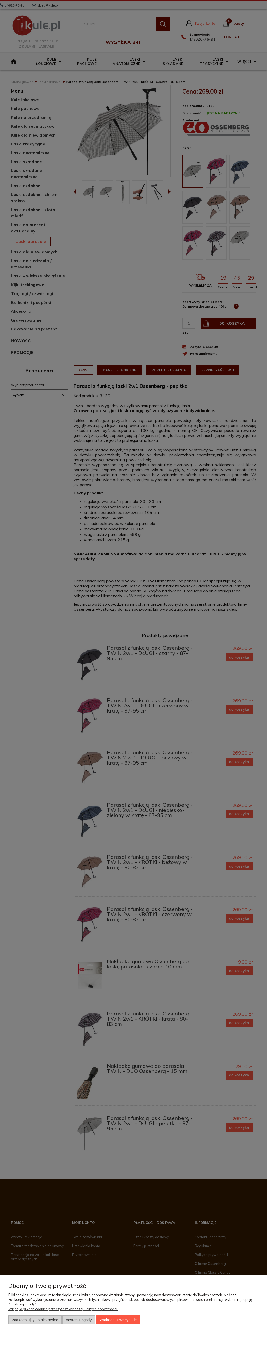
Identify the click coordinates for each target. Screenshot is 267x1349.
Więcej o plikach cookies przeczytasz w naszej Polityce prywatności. (63, 1309)
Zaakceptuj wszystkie (118, 1319)
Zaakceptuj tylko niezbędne (35, 1319)
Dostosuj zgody (79, 1319)
